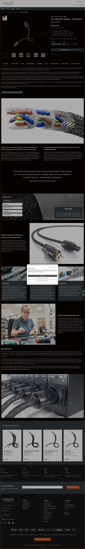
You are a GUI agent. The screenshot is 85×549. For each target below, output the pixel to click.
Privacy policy (51, 267)
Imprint (55, 267)
